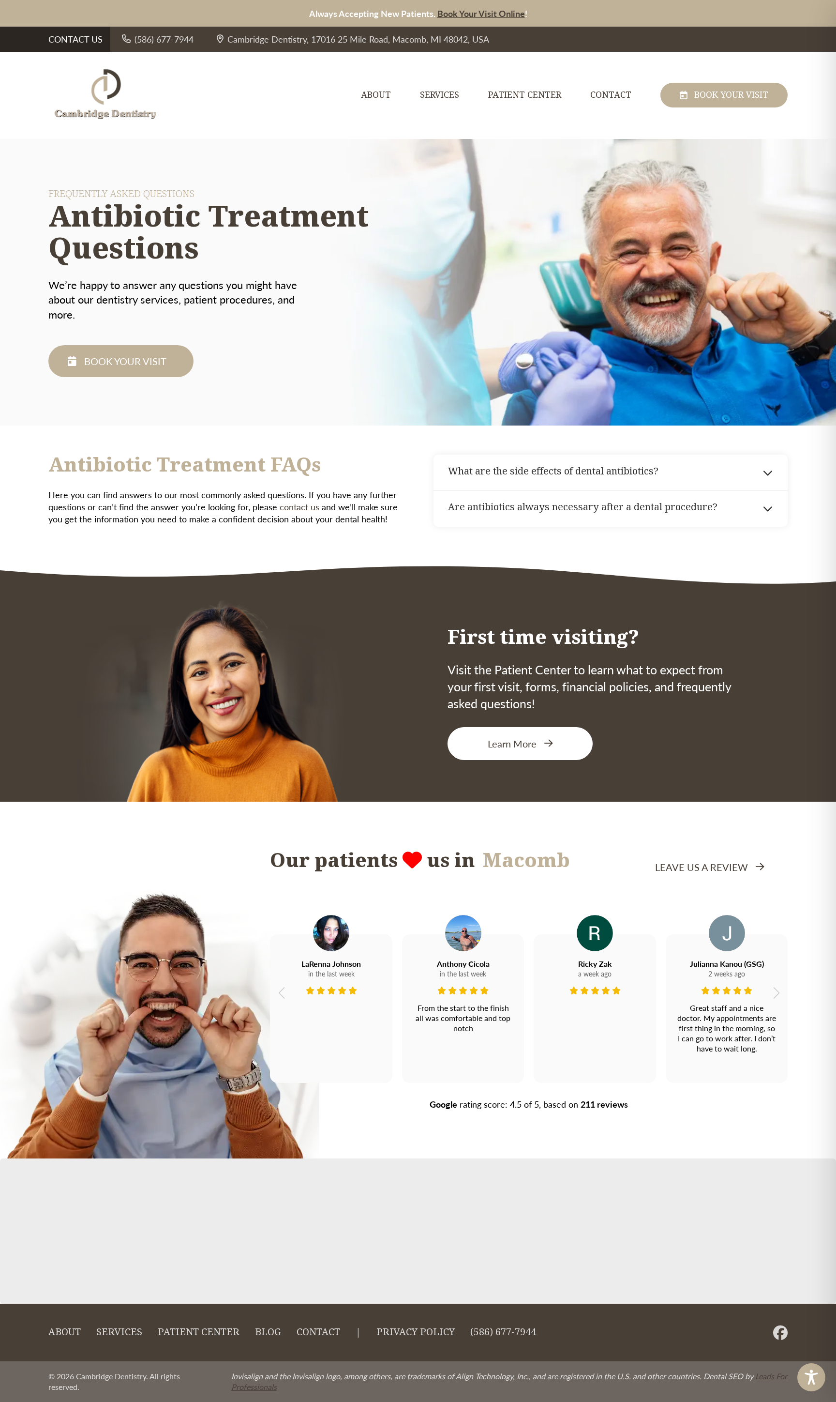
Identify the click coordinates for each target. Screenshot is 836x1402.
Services (439, 95)
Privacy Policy (415, 1332)
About (376, 95)
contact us (299, 507)
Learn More (512, 743)
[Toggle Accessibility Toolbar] (811, 1377)
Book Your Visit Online (481, 13)
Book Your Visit (731, 95)
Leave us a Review (701, 867)
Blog (268, 1332)
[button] (281, 993)
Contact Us (75, 39)
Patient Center (524, 95)
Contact (610, 95)
